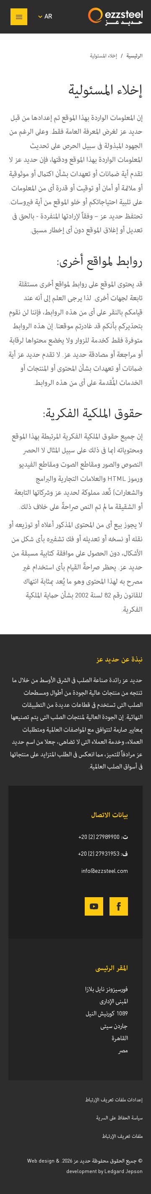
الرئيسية (134, 56)
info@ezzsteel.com (104, 871)
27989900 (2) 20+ (99, 837)
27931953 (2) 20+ (98, 854)
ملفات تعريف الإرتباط (122, 1136)
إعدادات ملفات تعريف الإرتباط (114, 1100)
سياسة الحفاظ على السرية (119, 1118)
